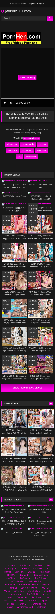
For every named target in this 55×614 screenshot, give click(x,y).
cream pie (41, 150)
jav (19, 157)
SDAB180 (6, 305)
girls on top (12, 144)
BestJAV (11, 575)
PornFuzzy (24, 565)
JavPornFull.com (17, 11)
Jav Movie (37, 568)
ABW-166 (32, 273)
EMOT (5, 252)
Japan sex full (16, 594)
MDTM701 (6, 361)
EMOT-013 (6, 245)
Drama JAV (22, 597)
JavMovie (41, 607)
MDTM (31, 308)
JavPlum (19, 572)
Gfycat (10, 607)
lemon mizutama (32, 138)
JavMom (11, 565)
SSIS (4, 280)
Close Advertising (27, 78)
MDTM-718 (33, 301)
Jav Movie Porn (34, 581)
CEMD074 (32, 333)
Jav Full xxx (40, 578)
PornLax (13, 588)
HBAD (5, 336)
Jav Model (25, 575)
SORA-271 (33, 245)
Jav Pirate (36, 597)
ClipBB (47, 591)
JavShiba (10, 578)
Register (40, 3)
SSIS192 (6, 276)
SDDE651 (32, 361)
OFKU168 (32, 221)
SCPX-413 (6, 217)
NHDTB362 (33, 209)
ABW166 (32, 276)
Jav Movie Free (38, 604)
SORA (31, 252)
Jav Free (38, 565)
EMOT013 (6, 248)
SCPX (5, 224)
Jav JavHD (17, 600)
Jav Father (45, 572)
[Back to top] (47, 606)
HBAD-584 (7, 329)
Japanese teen (41, 575)
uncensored (31, 157)
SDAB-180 (6, 301)
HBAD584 (6, 333)
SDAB (5, 308)
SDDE (31, 364)
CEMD (31, 336)
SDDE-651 (33, 357)
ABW (30, 280)
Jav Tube (9, 604)
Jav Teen (31, 600)
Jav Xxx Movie (16, 581)
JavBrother (10, 584)
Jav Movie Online (29, 588)
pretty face (12, 150)
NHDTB (31, 213)
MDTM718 (32, 305)
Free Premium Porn (28, 584)
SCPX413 (6, 221)
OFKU (31, 224)
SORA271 (32, 248)
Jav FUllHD (32, 594)
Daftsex (45, 584)
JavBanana (25, 578)
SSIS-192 (6, 273)
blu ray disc (27, 150)
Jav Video (19, 591)
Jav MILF (22, 604)
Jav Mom (24, 568)
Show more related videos (27, 387)
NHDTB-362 (33, 205)
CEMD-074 (33, 329)
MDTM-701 (7, 357)
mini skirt (42, 144)
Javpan (43, 600)
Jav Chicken (34, 591)
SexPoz (31, 572)
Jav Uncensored (25, 607)
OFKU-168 (33, 217)
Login (31, 3)
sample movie (28, 144)
